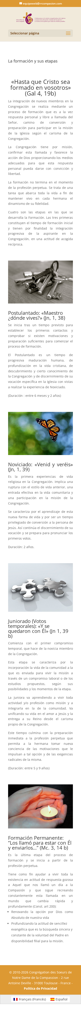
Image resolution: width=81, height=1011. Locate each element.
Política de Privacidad (40, 988)
